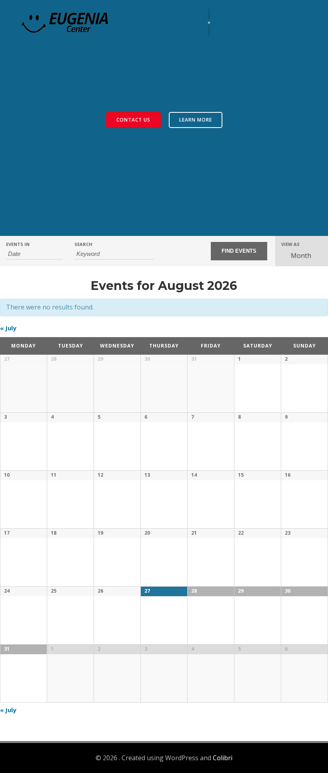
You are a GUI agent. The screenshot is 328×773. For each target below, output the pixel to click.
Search (83, 244)
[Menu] (209, 22)
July (8, 328)
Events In (18, 244)
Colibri (222, 757)
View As (290, 244)
